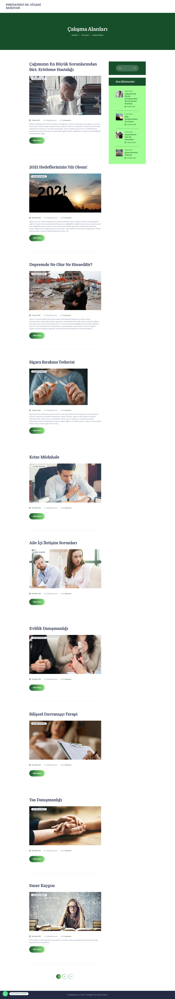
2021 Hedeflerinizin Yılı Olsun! (58, 167)
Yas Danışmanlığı (45, 800)
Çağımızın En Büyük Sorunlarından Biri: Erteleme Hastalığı (63, 67)
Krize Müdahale (44, 457)
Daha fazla (37, 140)
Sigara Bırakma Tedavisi (52, 362)
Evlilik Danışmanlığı (48, 628)
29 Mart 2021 (36, 120)
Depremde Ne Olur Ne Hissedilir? (60, 264)
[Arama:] (127, 68)
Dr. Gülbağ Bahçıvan (50, 120)
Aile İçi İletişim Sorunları (53, 543)
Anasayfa (75, 35)
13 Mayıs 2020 (36, 410)
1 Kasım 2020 (36, 315)
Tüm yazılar (85, 35)
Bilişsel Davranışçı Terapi (53, 714)
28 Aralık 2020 (36, 218)
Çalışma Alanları (39, 79)
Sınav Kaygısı (42, 885)
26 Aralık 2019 (36, 508)
